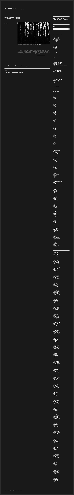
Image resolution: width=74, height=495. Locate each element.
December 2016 (56, 387)
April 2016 (56, 396)
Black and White (11, 8)
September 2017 (57, 377)
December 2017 (56, 373)
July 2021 (55, 324)
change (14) (56, 45)
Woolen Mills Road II (57, 70)
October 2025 (56, 266)
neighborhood (56, 200)
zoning (55, 246)
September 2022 (57, 308)
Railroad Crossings (57, 63)
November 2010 (56, 471)
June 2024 (56, 284)
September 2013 (57, 432)
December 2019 (56, 346)
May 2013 (55, 437)
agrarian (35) (56, 37)
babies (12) (56, 42)
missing (55, 198)
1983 (55, 112)
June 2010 (55, 477)
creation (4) (56, 48)
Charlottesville (56, 165)
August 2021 (56, 323)
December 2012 (56, 442)
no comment (56, 203)
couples (55, 168)
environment (56, 180)
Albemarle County (57, 150)
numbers (55, 205)
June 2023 (56, 298)
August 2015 (56, 406)
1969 (55, 96)
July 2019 (55, 352)
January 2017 (56, 386)
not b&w (55, 204)
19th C (55, 127)
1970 (55, 97)
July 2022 (55, 310)
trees (55, 236)
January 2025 (56, 276)
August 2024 (56, 282)
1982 (55, 111)
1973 (55, 100)
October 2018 (56, 362)
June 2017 (55, 380)
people (55, 211)
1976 (55, 104)
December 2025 (57, 263)
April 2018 (56, 369)
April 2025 (56, 272)
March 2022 (56, 315)
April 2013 (56, 438)
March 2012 (56, 453)
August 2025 (56, 268)
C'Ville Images (56, 81)
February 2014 (56, 426)
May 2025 (55, 271)
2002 (55, 130)
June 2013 (55, 435)
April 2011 (55, 465)
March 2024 (56, 287)
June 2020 (56, 339)
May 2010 (55, 478)
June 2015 (55, 408)
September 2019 (57, 349)
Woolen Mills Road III (58, 71)
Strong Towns (56, 66)
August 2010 (56, 474)
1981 (55, 110)
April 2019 (56, 355)
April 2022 (56, 314)
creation (55, 169)
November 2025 (57, 264)
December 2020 (57, 332)
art (54, 156)
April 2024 (56, 286)
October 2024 (56, 279)
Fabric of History (57, 61)
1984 (55, 113)
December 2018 (56, 360)
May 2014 (55, 423)
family (55, 182)
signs (55, 222)
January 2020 (56, 345)
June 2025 (56, 270)
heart (55, 195)
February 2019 (56, 357)
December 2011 (56, 456)
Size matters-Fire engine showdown (60, 65)
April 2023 (56, 300)
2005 (55, 134)
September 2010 (57, 473)
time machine (56, 234)
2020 (55, 145)
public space (56, 216)
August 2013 (56, 433)
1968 (55, 95)
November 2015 (56, 402)
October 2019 (56, 348)
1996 (55, 122)
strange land (56, 228)
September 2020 (57, 336)
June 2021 (55, 325)
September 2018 (57, 363)
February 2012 (56, 454)
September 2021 (57, 322)
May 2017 (55, 381)
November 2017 (56, 375)
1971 (55, 98)
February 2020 (56, 344)
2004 (55, 133)
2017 (55, 143)
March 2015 (56, 411)
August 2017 (56, 378)
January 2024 (56, 290)
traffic (55, 235)
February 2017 (56, 385)
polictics (55, 213)
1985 (55, 114)
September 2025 (57, 267)
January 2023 (56, 303)
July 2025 (55, 269)
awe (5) (55, 41)
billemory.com (56, 80)
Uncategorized (56, 237)
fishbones (6, 25)
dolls (55, 177)
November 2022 (57, 306)
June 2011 (55, 463)
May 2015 (55, 409)
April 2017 (56, 383)
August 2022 (56, 309)
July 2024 (55, 283)
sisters (55, 223)
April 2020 (56, 341)
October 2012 (56, 445)
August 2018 (56, 364)
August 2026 (56, 254)
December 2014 (56, 415)
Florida (55, 190)
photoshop (56, 212)
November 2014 (56, 416)
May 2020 (55, 340)
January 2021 (56, 331)
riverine (55, 219)
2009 (55, 137)
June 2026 (56, 256)
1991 (55, 120)
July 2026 (55, 255)
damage (55, 172)
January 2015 (56, 414)
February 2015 (56, 412)
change (55, 164)
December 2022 (57, 305)
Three (55, 232)
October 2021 (56, 321)
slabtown (55, 224)
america (55, 151)
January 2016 (56, 400)
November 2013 (56, 430)
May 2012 (55, 450)
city (54, 166)
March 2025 (56, 274)
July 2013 (55, 434)
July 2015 (55, 407)
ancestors (56, 152)
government (56, 193)
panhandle (56, 207)
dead (55, 173)
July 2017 (55, 379)
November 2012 (56, 443)
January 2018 (56, 372)
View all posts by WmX (41, 54)
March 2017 (56, 384)
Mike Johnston (56, 86)
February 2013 (56, 440)
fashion (55, 183)
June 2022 (56, 311)
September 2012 (57, 446)
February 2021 (56, 330)
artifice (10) (56, 40)
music (55, 199)
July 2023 (55, 297)
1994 (55, 121)
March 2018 (56, 370)
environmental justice (58, 181)
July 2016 (55, 393)
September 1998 (57, 482)
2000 (55, 128)
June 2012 (55, 449)
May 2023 (55, 299)
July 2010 (55, 476)
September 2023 (57, 294)
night (55, 201)
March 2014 (56, 425)
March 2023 (56, 301)
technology (56, 230)
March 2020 (56, 342)
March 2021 (56, 329)
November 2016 (57, 388)
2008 (55, 136)
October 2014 (56, 417)
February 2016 (56, 399)
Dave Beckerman (57, 82)
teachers (55, 229)
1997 (55, 123)
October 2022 (56, 307)
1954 (55, 94)
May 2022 (55, 313)
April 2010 (56, 479)
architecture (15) (57, 39)
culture (55, 49)
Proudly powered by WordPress (16, 490)
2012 (55, 141)
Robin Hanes (56, 64)
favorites (55, 185)
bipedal (55, 44)
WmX (5, 22)
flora (9, 25)
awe (54, 159)
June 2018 (55, 367)
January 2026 (56, 262)
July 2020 (55, 338)
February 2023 (56, 302)
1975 (55, 103)
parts (55, 208)
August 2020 (56, 337)
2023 (55, 146)
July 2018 (55, 365)
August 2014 (56, 419)
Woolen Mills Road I (57, 69)
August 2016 (56, 392)
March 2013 (56, 439)
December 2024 (57, 277)
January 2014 (56, 427)
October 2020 (56, 334)
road (55, 220)
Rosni (55, 221)
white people (56, 245)
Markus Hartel (56, 83)
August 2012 (56, 447)
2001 (55, 129)
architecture (56, 154)
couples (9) (56, 47)
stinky (55, 226)
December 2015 (56, 401)
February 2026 (56, 261)
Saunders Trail (39, 44)
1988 (55, 118)
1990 (55, 119)
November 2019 (57, 347)
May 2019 (55, 354)
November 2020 (57, 333)
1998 (55, 125)
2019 (55, 144)
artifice (55, 158)
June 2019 (56, 353)
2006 (55, 135)
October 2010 (56, 472)
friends (55, 191)
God (55, 192)
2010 (55, 138)
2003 (55, 131)
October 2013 (56, 431)
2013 (55, 142)
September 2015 (57, 404)
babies (55, 160)
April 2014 (56, 424)
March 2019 (56, 356)
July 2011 (55, 462)
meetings (55, 197)
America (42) (56, 38)
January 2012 (56, 455)
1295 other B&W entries (58, 79)
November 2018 (56, 361)
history (55, 196)
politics (55, 214)
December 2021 (56, 318)
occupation (56, 206)
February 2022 (56, 316)
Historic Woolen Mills (58, 62)
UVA (55, 239)
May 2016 (55, 395)
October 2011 (56, 458)
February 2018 (56, 371)
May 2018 (55, 368)
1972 (55, 99)
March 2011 (56, 466)
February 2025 (56, 275)
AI (54, 149)
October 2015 (56, 403)
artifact (55, 157)
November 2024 (57, 278)
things (55, 231)
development (56, 52)
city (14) (55, 46)
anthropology (56, 153)
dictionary (56, 175)
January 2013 (56, 441)
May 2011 (55, 464)
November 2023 (57, 292)
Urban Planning (57, 238)
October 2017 (56, 376)
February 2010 (56, 481)
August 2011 (56, 461)
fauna (55, 184)
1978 (55, 106)
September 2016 (57, 391)
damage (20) (56, 50)
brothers (55, 162)
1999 (55, 126)
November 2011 (56, 457)
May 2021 (55, 326)
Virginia (55, 242)
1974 (55, 102)
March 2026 (56, 260)
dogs (55, 176)
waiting (55, 243)
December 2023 (56, 291)
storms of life (56, 227)
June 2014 (55, 422)
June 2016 (56, 394)
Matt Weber (56, 85)
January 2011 (56, 469)
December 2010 (56, 470)
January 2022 (56, 317)
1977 (55, 105)
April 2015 (56, 410)
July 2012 (55, 448)
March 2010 (56, 480)
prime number (56, 215)
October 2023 (56, 293)
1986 (55, 115)
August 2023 (56, 295)
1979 (55, 107)
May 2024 (55, 285)
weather (55, 244)
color (55, 167)
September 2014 (57, 418)
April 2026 (56, 259)
